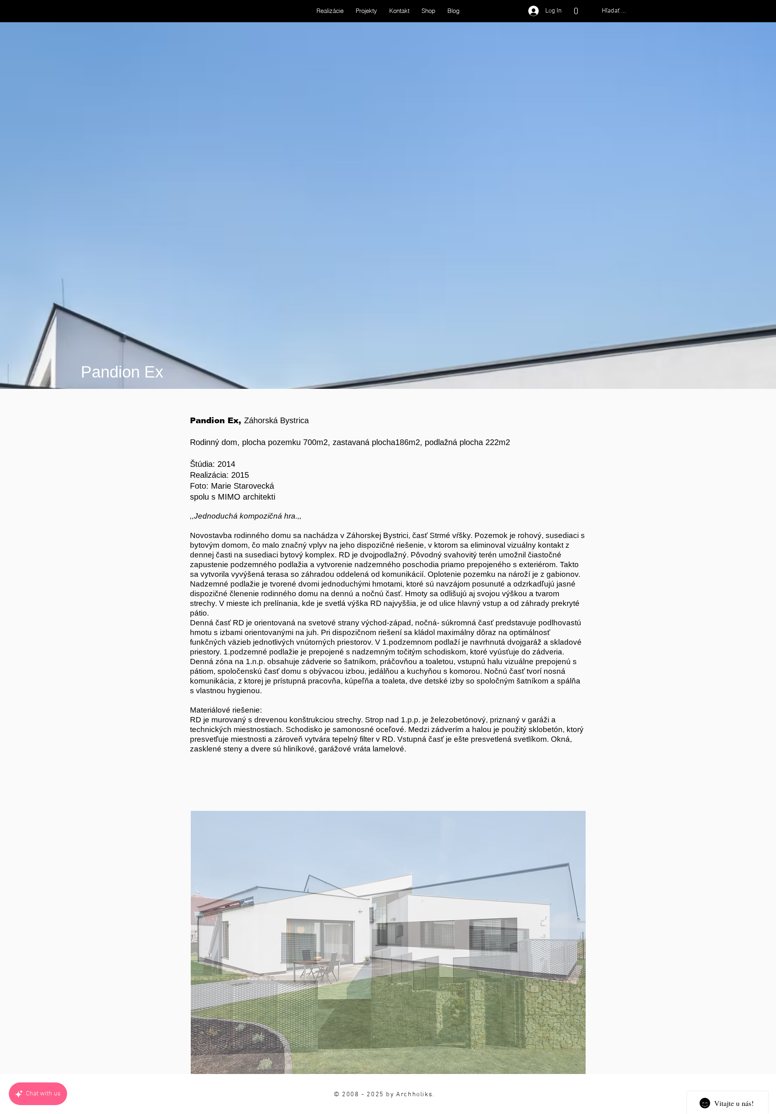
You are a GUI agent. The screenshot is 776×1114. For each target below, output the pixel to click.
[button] (575, 11)
